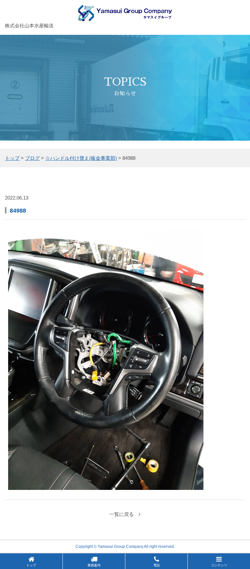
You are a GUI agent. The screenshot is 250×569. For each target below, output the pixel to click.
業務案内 (94, 565)
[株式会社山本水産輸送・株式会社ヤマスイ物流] (125, 17)
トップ (31, 565)
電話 (156, 565)
